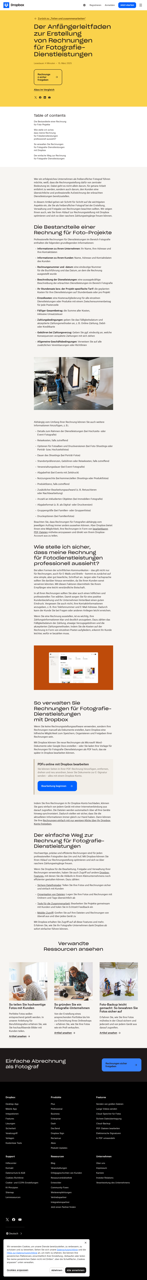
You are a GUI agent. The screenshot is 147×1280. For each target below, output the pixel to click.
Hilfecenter (11, 1163)
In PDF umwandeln (105, 1138)
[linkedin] (45, 97)
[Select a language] (84, 5)
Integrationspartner (60, 1202)
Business (55, 1114)
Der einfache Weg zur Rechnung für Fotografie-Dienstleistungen (50, 157)
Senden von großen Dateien (109, 1104)
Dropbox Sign (57, 1133)
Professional (56, 1109)
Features (10, 1118)
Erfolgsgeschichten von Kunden (66, 1173)
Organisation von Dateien (51, 894)
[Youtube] (20, 1219)
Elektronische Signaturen (108, 1133)
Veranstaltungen (59, 1168)
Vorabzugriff (12, 1133)
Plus (53, 1104)
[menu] (141, 5)
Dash (53, 1123)
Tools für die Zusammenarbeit (53, 903)
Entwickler (56, 1182)
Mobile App (11, 1109)
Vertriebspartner (58, 1197)
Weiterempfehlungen (61, 1192)
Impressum (101, 1168)
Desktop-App (12, 1104)
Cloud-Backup (103, 1123)
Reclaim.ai (56, 1138)
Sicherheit (11, 1128)
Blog (53, 1163)
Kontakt (9, 1168)
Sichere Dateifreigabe (49, 885)
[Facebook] (13, 1219)
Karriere (100, 1173)
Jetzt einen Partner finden (63, 1207)
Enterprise (56, 1118)
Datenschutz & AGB (15, 1173)
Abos (53, 1143)
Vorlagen (10, 1138)
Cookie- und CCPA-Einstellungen (22, 1182)
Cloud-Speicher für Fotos (108, 1114)
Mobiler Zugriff (45, 912)
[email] (49, 97)
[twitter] (35, 97)
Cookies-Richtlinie (15, 1178)
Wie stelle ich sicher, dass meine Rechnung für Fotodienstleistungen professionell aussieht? (46, 134)
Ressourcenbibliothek (61, 1178)
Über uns (100, 1163)
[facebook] (40, 97)
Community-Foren (60, 1187)
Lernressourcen (13, 1197)
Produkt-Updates (59, 1148)
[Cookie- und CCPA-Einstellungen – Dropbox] (46, 1258)
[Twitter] (7, 1219)
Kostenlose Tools (14, 1143)
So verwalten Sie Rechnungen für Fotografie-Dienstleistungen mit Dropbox (49, 147)
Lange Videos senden (106, 1109)
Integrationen (12, 1114)
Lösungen (10, 1123)
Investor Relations (104, 1178)
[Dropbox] (14, 5)
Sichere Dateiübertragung (109, 1118)
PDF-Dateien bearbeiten (108, 1128)
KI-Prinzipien (12, 1187)
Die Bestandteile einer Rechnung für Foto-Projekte (50, 123)
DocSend (55, 1128)
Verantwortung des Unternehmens (113, 1182)
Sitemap (10, 1192)
